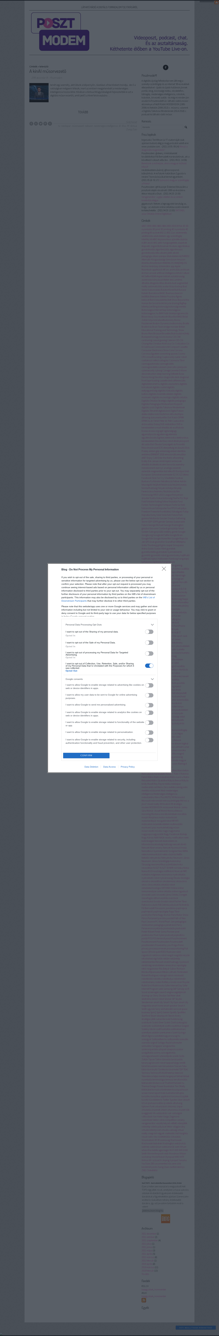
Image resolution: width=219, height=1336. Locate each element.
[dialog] (109, 668)
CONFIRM (86, 755)
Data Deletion (91, 766)
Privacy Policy (128, 766)
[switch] (149, 632)
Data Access (109, 766)
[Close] (165, 570)
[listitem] (109, 624)
